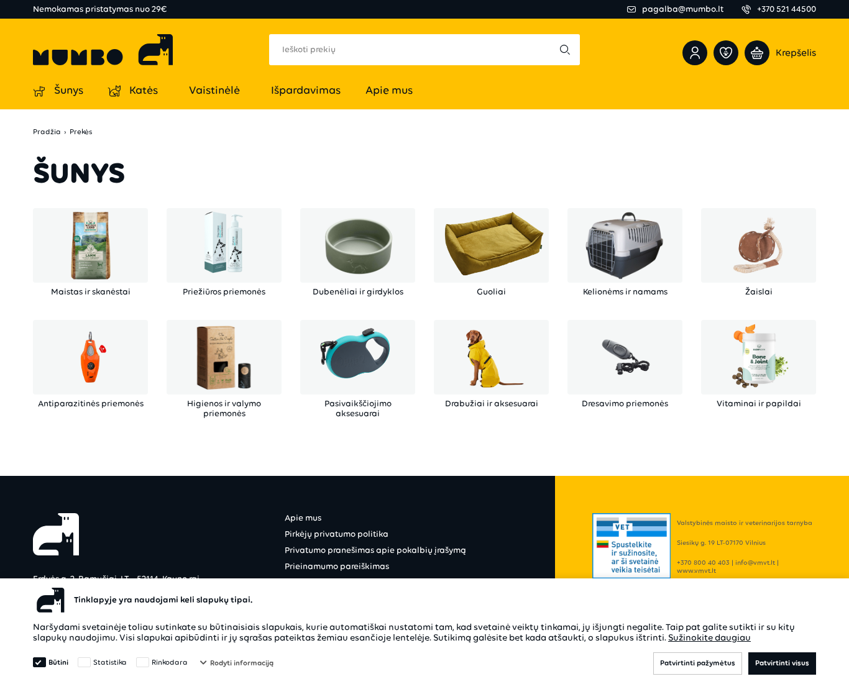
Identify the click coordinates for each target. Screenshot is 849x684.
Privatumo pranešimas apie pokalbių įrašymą (375, 550)
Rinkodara (170, 662)
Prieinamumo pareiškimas (337, 566)
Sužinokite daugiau (709, 637)
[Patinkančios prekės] (726, 52)
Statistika (110, 662)
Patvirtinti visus (782, 663)
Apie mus (303, 518)
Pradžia (47, 132)
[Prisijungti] (694, 52)
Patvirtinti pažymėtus (697, 663)
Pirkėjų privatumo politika (336, 534)
